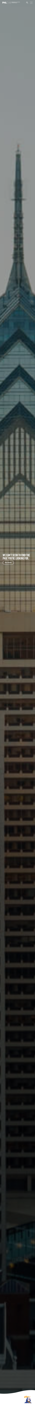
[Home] (11, 3)
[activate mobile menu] (31, 2)
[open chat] (28, 1399)
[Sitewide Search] (27, 3)
